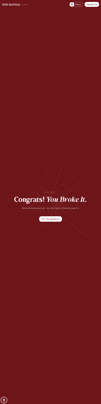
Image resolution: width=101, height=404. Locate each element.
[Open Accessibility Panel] (4, 400)
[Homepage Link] (14, 4)
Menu (78, 4)
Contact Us (91, 4)
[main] (50, 202)
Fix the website (50, 219)
